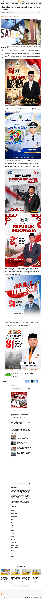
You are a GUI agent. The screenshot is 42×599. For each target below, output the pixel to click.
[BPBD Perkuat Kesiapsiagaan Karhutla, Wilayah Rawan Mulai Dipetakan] (5, 571)
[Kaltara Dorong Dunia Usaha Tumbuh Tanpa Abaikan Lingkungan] (13, 437)
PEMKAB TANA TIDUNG (15, 545)
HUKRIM (12, 528)
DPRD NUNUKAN (14, 516)
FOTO (12, 524)
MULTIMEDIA (13, 534)
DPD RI (12, 511)
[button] (2, 1)
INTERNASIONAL (14, 531)
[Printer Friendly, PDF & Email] (8, 374)
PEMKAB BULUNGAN (14, 542)
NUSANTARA (13, 539)
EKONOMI (12, 519)
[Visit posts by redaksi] (2, 16)
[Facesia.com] (21, 1)
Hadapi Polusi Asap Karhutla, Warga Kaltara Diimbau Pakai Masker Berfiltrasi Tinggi (23, 442)
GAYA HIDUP (13, 525)
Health (12, 527)
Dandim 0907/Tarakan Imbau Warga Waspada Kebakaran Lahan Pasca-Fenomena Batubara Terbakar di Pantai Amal (20, 422)
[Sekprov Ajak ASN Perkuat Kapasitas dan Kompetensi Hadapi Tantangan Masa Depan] (26, 571)
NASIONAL (13, 536)
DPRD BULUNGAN (14, 513)
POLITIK (12, 550)
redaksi (6, 16)
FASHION (12, 522)
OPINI (12, 541)
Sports (12, 553)
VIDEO (12, 559)
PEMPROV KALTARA (25, 438)
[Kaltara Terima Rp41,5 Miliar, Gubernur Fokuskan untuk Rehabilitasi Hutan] (36, 571)
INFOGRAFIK (13, 530)
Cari (29, 483)
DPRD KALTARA (13, 514)
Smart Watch (13, 551)
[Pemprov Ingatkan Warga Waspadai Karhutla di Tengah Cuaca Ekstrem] (13, 454)
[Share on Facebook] (6, 12)
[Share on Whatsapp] (2, 60)
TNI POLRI (12, 556)
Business (12, 510)
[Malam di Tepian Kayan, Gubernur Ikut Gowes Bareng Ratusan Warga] (13, 449)
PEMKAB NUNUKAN (14, 544)
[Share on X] (7, 12)
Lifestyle (12, 533)
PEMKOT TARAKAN (14, 547)
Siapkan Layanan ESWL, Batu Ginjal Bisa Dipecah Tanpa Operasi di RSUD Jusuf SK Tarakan (15, 578)
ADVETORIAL (19, 438)
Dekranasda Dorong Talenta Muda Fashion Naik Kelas (21, 425)
